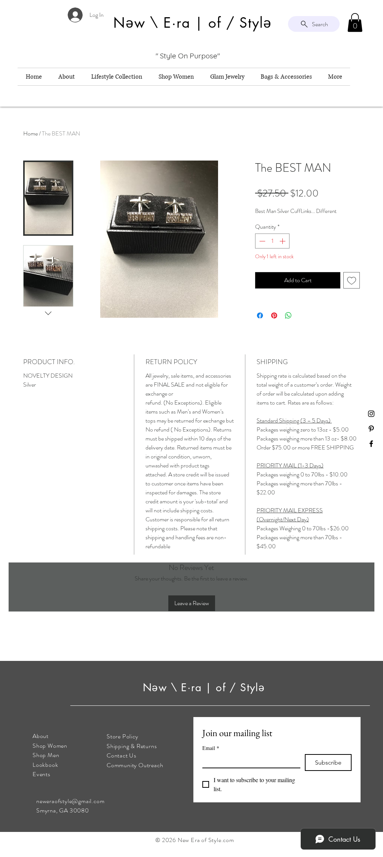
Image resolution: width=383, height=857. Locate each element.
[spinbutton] (272, 241)
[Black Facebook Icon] (371, 443)
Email (210, 748)
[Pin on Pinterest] (274, 315)
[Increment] (283, 241)
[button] (355, 22)
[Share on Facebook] (259, 315)
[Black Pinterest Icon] (371, 428)
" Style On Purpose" (188, 55)
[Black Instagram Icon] (371, 413)
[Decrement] (261, 241)
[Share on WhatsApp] (288, 315)
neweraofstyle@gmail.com (70, 801)
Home (30, 133)
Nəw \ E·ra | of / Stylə (206, 687)
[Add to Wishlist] (351, 280)
